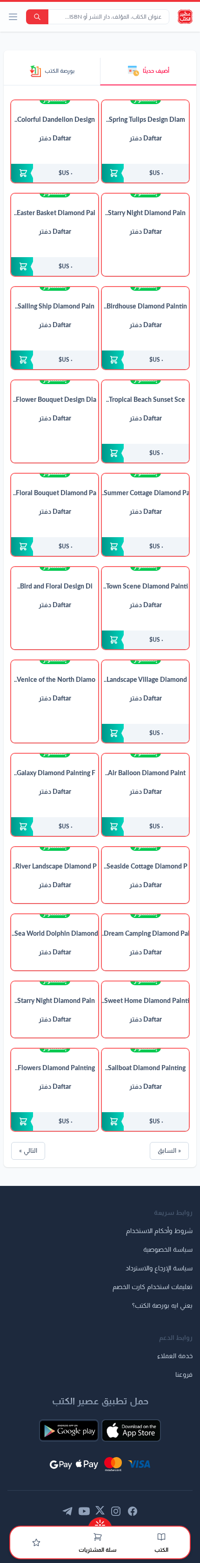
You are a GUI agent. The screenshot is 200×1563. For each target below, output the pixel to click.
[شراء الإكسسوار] (145, 173)
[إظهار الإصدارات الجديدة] (100, 1522)
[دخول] (36, 1542)
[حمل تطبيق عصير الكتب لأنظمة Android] (69, 1430)
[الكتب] (161, 1536)
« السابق (169, 1151)
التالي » (28, 1151)
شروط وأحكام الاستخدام (159, 1231)
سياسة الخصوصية (168, 1250)
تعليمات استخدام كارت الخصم (153, 1287)
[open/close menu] (13, 16)
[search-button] (37, 16)
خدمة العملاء (175, 1356)
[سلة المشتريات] (97, 1536)
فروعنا (184, 1375)
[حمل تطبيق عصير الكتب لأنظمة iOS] (131, 1430)
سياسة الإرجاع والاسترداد (159, 1268)
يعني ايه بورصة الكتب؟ (162, 1306)
